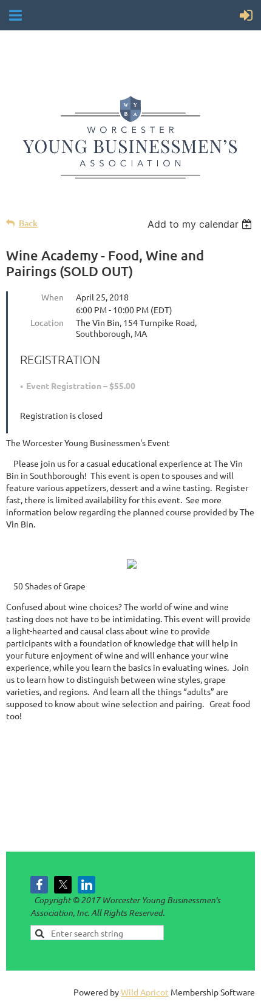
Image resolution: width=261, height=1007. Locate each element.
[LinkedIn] (86, 884)
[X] (63, 884)
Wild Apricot (145, 991)
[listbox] (201, 224)
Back (28, 223)
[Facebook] (39, 884)
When (52, 296)
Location (47, 322)
